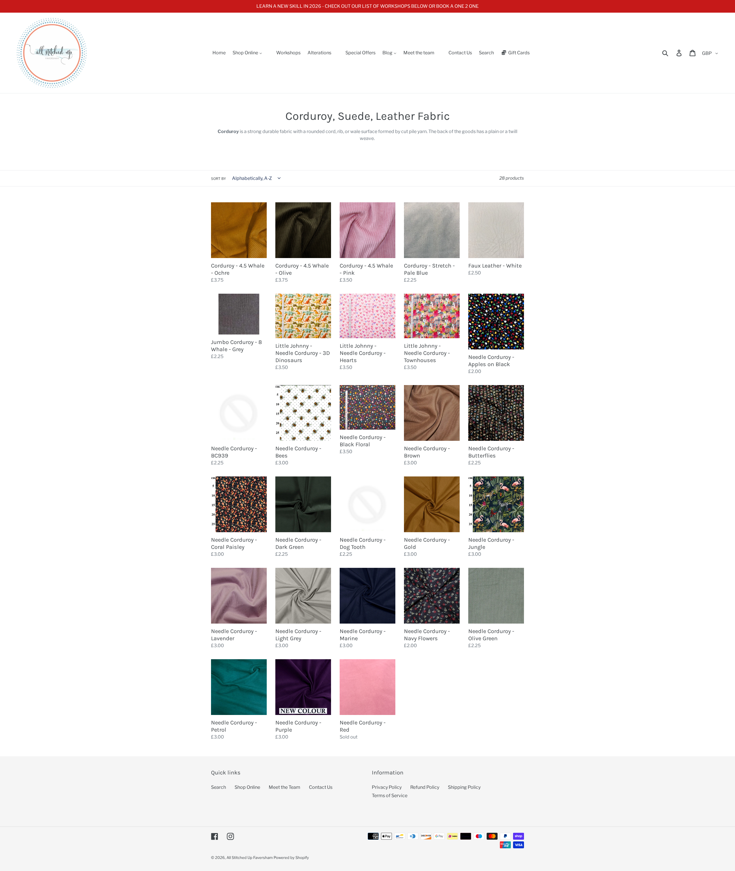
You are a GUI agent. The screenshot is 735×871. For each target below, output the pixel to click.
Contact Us (320, 787)
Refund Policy (424, 787)
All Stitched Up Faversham (250, 857)
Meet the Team (284, 787)
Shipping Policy (464, 787)
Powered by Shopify (291, 857)
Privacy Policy (387, 787)
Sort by (218, 178)
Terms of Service (389, 795)
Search (218, 787)
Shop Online (247, 787)
